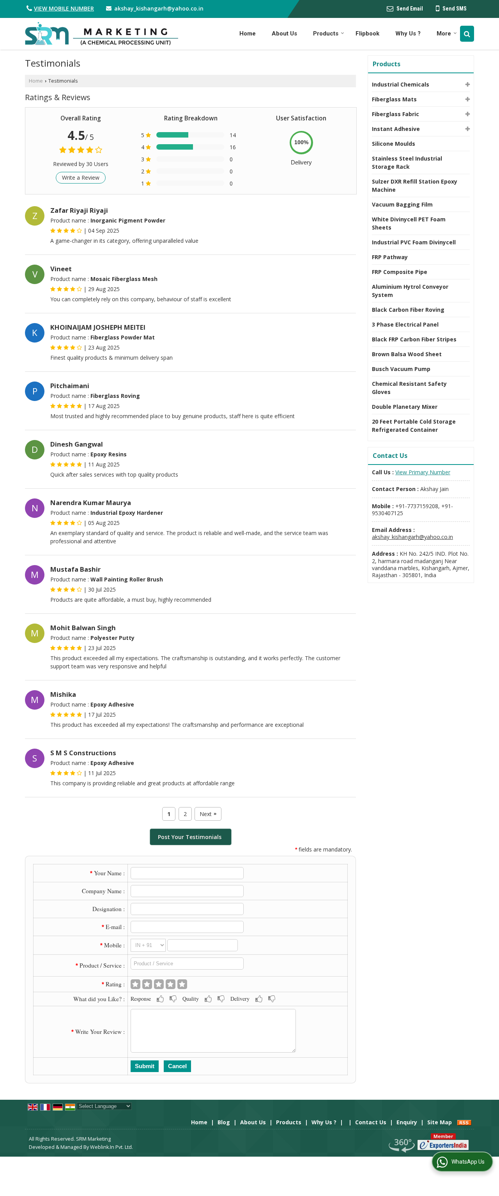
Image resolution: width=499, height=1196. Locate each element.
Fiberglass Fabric (395, 114)
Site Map (439, 1122)
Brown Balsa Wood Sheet (407, 354)
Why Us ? (408, 33)
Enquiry (406, 1122)
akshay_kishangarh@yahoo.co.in (158, 8)
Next (208, 814)
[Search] (467, 34)
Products (325, 33)
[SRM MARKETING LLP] (101, 34)
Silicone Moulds (393, 143)
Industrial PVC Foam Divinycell (414, 242)
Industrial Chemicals (400, 84)
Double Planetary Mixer (404, 406)
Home (247, 33)
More (444, 33)
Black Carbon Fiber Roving (408, 309)
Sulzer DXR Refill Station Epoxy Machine (414, 185)
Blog (224, 1122)
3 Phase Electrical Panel (405, 324)
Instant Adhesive (396, 128)
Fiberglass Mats (394, 99)
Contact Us (370, 1122)
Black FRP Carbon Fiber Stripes (414, 339)
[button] (64, 8)
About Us (284, 33)
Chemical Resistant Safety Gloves (409, 388)
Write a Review (80, 177)
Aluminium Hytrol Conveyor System (410, 291)
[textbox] (187, 964)
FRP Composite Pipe (399, 272)
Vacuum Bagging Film (402, 204)
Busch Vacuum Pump (401, 369)
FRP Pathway (390, 257)
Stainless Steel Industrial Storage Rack (407, 162)
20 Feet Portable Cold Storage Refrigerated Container (414, 425)
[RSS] (464, 1122)
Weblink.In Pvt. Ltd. (111, 1147)
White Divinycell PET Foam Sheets (409, 223)
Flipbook (367, 33)
